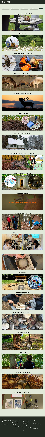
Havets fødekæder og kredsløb (22, 54)
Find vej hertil (16, 430)
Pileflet (22, 253)
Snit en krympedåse (22, 293)
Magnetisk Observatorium (22, 173)
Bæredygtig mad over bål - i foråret (22, 14)
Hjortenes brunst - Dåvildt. (22, 73)
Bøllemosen (22, 34)
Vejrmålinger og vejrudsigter (22, 392)
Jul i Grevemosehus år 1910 (22, 133)
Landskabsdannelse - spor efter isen (22, 153)
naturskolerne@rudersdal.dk (17, 426)
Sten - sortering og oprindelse (22, 312)
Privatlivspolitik (35, 428)
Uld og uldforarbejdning (22, 372)
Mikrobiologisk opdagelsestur (22, 233)
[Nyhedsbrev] (34, 423)
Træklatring (22, 352)
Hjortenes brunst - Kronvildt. (23, 93)
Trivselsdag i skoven (22, 332)
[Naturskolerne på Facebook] (34, 424)
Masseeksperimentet (22, 193)
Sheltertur (22, 273)
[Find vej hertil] (13, 429)
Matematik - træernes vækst (22, 213)
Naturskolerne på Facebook (38, 425)
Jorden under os (22, 113)
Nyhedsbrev (37, 423)
